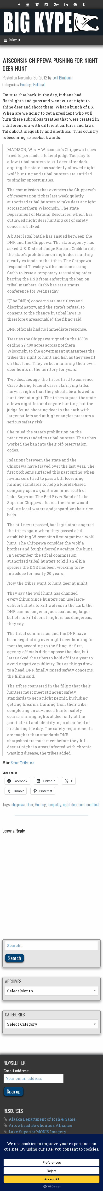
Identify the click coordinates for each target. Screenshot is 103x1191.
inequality (54, 804)
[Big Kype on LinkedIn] (66, 4)
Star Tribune (22, 762)
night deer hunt (74, 804)
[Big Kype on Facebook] (19, 4)
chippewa (18, 804)
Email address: (16, 1070)
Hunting (25, 84)
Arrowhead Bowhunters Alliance (40, 1125)
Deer (29, 804)
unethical (92, 804)
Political (39, 84)
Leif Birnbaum (62, 77)
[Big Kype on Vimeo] (37, 4)
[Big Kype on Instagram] (46, 4)
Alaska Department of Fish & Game (42, 1119)
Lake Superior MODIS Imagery (37, 1131)
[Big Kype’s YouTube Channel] (28, 4)
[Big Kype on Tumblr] (84, 4)
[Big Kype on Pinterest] (75, 4)
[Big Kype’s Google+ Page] (56, 4)
